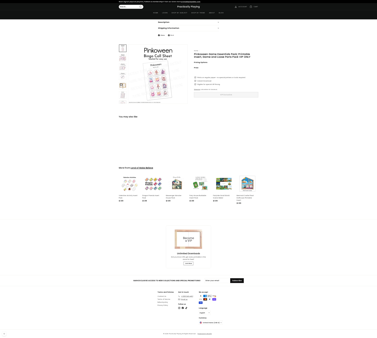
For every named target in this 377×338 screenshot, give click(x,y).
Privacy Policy (163, 305)
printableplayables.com (190, 2)
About (212, 13)
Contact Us (162, 296)
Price (196, 68)
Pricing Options (200, 62)
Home (155, 13)
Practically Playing (188, 6)
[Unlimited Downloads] (188, 239)
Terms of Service (164, 299)
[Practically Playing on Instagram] (179, 308)
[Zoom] (157, 74)
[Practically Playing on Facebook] (183, 308)
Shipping (197, 89)
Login (165, 13)
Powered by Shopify (205, 334)
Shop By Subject (179, 13)
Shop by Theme (198, 13)
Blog (221, 13)
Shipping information (168, 28)
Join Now (188, 263)
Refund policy (163, 302)
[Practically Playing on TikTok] (186, 308)
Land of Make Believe (142, 167)
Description (163, 22)
